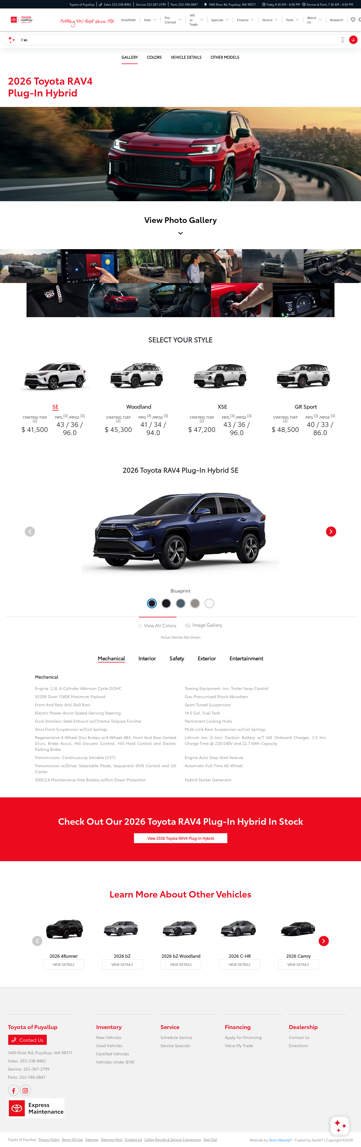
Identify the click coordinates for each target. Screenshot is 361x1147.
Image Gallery (206, 624)
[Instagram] (25, 1090)
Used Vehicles (109, 1045)
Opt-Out (210, 1139)
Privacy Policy (49, 1139)
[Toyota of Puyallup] (33, 19)
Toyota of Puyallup (22, 1139)
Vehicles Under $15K (115, 1062)
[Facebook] (13, 1090)
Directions (298, 1045)
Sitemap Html (111, 1139)
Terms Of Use (72, 1139)
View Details (63, 964)
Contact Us (30, 1039)
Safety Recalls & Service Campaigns (172, 1139)
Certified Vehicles (112, 1053)
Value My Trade (239, 1045)
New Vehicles (109, 1037)
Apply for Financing (243, 1037)
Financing (238, 1026)
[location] (205, 4)
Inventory (109, 1026)
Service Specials (175, 1045)
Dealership (303, 1026)
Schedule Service (176, 1037)
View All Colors (160, 625)
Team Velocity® (280, 1139)
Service (169, 1026)
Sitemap (91, 1139)
